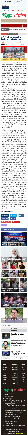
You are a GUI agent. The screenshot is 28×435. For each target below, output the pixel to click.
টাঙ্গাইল (15, 34)
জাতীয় (4, 365)
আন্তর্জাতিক (5, 367)
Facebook (5, 215)
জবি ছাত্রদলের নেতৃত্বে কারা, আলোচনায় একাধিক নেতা (13, 274)
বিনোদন (23, 367)
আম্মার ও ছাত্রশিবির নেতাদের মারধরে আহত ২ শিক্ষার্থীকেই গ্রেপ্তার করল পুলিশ (13, 289)
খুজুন (6, 7)
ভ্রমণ (23, 370)
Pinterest (16, 222)
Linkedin (5, 218)
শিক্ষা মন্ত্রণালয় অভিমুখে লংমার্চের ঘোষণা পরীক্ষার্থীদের (13, 305)
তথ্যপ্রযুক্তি (14, 365)
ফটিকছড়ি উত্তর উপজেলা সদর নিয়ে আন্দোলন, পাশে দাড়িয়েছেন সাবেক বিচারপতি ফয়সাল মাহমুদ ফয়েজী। (18, 343)
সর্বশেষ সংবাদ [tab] (14, 328)
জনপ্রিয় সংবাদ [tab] (14, 330)
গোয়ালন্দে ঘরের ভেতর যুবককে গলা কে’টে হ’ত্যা (17, 334)
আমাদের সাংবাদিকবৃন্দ (14, 408)
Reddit (14, 218)
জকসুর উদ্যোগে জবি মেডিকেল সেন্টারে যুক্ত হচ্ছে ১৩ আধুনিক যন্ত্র (13, 244)
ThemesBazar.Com (20, 433)
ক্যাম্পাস (11, 34)
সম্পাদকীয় (14, 367)
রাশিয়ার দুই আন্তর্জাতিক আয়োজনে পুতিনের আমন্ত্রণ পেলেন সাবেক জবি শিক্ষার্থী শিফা (14, 259)
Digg (22, 215)
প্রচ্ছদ (4, 34)
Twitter (14, 215)
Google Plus (7, 222)
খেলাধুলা (23, 365)
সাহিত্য (23, 382)
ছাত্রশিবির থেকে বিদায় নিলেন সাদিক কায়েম (12, 320)
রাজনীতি (5, 370)
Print (4, 225)
